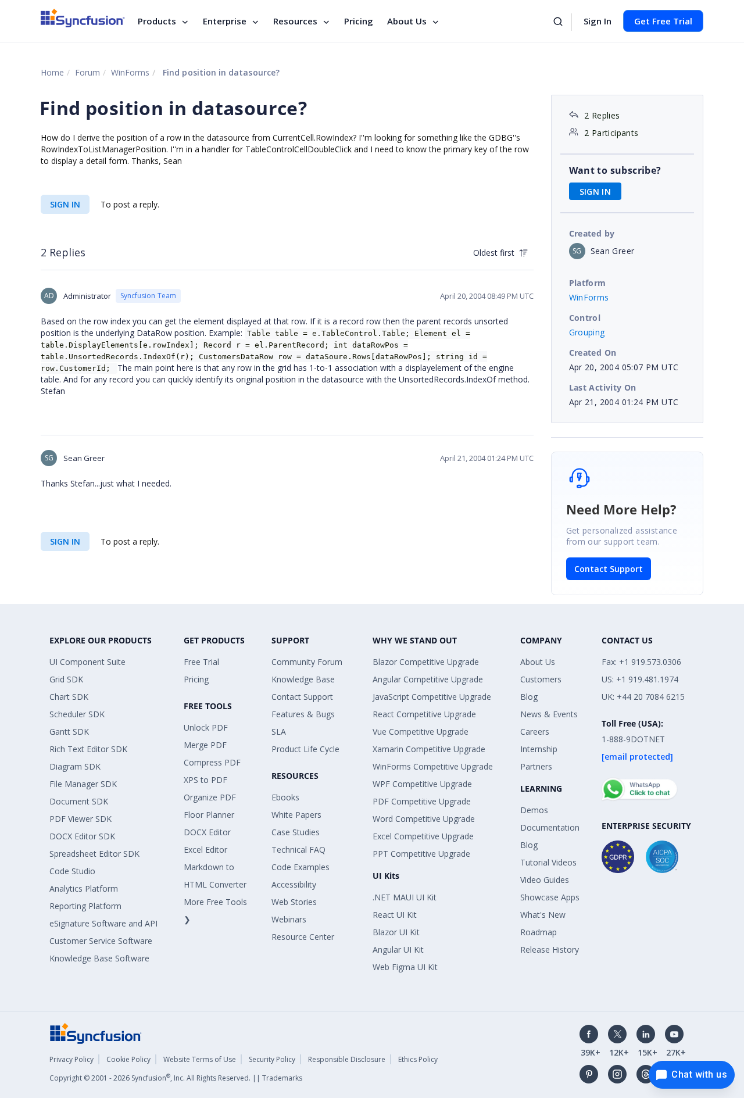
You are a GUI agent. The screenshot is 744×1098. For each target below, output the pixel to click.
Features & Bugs (303, 714)
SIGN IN (65, 204)
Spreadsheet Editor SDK (94, 853)
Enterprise (224, 21)
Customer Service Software (100, 940)
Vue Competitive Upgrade (420, 731)
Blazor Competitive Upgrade (426, 661)
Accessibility (293, 884)
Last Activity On (602, 387)
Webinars (288, 919)
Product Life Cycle (305, 748)
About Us (407, 21)
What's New (543, 914)
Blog (529, 696)
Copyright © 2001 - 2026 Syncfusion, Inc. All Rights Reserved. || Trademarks (175, 1078)
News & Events (549, 714)
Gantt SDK (69, 731)
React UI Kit (395, 914)
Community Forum (306, 661)
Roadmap (538, 932)
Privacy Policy (71, 1059)
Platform (587, 282)
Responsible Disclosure (346, 1059)
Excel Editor (205, 849)
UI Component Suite (87, 661)
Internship (538, 748)
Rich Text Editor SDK (88, 748)
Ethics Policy (418, 1059)
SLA (278, 731)
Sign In (597, 21)
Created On (593, 352)
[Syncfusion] (95, 1032)
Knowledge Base (303, 679)
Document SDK (78, 801)
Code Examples (300, 866)
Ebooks (285, 797)
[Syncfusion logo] (83, 18)
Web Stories (294, 901)
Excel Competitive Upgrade (423, 836)
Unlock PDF (206, 727)
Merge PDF (205, 744)
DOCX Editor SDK (82, 836)
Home (52, 72)
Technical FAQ (298, 849)
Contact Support (608, 568)
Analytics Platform (83, 888)
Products (157, 21)
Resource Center (302, 936)
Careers (534, 731)
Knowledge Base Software (99, 958)
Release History (549, 949)
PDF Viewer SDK (80, 818)
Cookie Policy (128, 1059)
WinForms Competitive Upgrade (433, 766)
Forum (87, 72)
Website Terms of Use (199, 1059)
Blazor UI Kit (396, 932)
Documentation (550, 827)
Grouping (587, 332)
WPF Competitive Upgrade (422, 783)
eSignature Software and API (103, 923)
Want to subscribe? (615, 170)
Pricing (358, 21)
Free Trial (201, 661)
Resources (295, 21)
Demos (534, 810)
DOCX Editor (207, 832)
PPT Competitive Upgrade (421, 853)
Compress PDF (212, 762)
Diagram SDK (75, 766)
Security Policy (272, 1059)
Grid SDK (66, 679)
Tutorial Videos (548, 862)
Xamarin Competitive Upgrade (429, 748)
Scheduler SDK (77, 714)
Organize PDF (210, 797)
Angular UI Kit (398, 949)
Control (585, 317)
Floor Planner (209, 814)
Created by (592, 233)
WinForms (130, 72)
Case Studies (295, 832)
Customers (540, 679)
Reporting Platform (85, 905)
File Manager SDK (83, 783)
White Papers (296, 814)
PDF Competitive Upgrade (422, 801)
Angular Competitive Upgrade (428, 679)
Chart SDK (68, 696)
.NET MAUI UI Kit (405, 897)
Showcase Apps (550, 897)
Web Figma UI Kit (405, 966)
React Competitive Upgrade (424, 714)
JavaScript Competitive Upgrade (432, 696)
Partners (536, 766)
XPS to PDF (205, 779)
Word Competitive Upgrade (424, 818)
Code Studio (72, 871)
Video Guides (544, 879)
